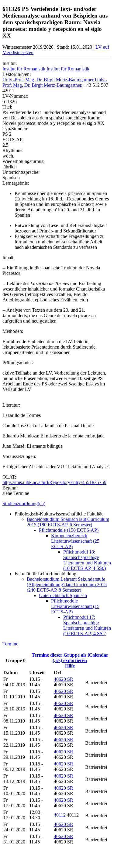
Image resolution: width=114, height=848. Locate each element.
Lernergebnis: (15, 183)
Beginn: (10, 487)
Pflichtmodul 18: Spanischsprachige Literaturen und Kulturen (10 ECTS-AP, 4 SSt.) (87, 560)
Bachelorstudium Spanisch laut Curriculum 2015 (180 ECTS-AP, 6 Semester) (68, 522)
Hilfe (70, 665)
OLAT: (9, 476)
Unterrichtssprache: (21, 172)
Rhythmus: (12, 150)
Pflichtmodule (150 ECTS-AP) (68, 530)
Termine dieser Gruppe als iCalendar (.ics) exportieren (70, 657)
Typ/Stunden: (15, 128)
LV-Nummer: (15, 96)
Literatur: (11, 405)
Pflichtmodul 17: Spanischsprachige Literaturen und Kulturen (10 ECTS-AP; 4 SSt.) (87, 625)
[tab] (57, 503)
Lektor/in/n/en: (16, 74)
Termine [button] (10, 643)
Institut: (9, 63)
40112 (60, 814)
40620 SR (63, 679)
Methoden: (12, 331)
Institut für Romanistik (23, 68)
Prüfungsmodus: (18, 362)
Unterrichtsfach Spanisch (63, 595)
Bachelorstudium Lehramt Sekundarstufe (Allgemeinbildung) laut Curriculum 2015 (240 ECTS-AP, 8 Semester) (67, 585)
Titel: (7, 106)
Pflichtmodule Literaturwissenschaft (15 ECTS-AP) (75, 606)
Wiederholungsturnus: (23, 161)
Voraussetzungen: (19, 456)
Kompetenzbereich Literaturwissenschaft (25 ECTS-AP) (75, 541)
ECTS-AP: (13, 139)
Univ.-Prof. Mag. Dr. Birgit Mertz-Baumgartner (48, 79)
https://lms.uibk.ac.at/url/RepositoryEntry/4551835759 (54, 482)
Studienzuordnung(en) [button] (23, 503)
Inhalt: (8, 257)
